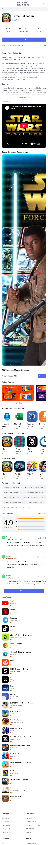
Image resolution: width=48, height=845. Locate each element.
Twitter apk (6, 825)
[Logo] (23, 3)
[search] (44, 4)
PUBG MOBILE (31, 829)
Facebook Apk (7, 822)
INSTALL (24, 40)
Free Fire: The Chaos (33, 825)
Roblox (28, 832)
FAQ (3, 843)
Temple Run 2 (31, 822)
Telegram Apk (7, 829)
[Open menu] (3, 3)
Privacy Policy (31, 843)
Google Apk (6, 818)
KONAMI (16, 20)
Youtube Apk (6, 832)
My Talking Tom (31, 818)
